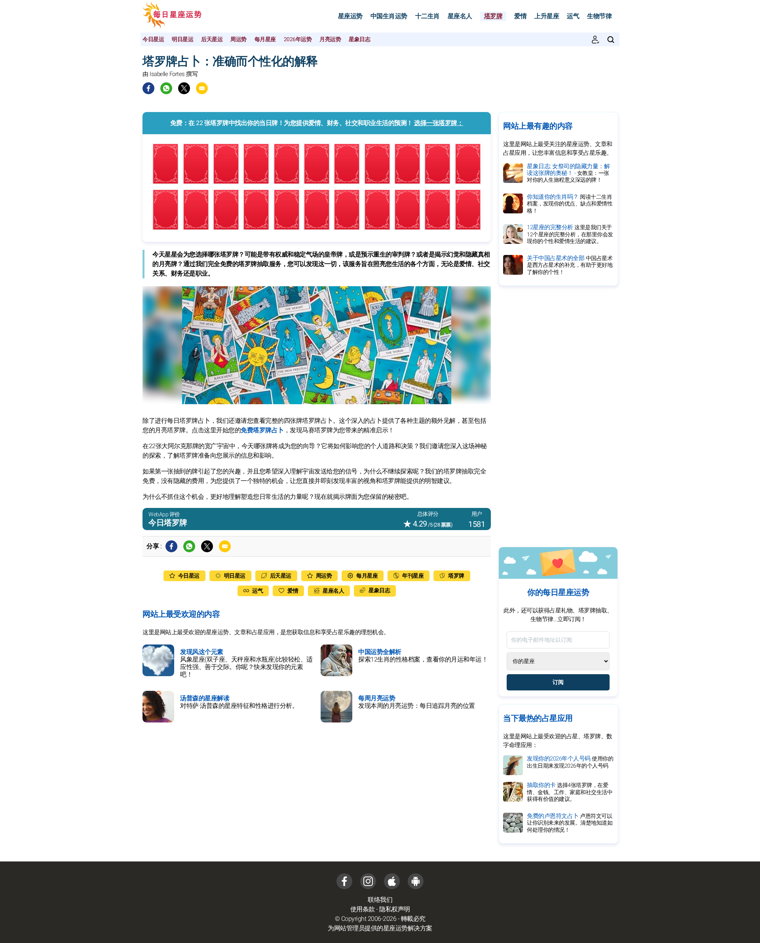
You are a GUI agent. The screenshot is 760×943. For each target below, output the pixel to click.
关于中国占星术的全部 (569, 265)
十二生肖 (427, 16)
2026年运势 (298, 39)
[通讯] (595, 39)
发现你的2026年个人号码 (570, 762)
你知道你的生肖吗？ (569, 203)
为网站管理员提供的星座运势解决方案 (380, 928)
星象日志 (359, 39)
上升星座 (546, 16)
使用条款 (362, 909)
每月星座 (265, 39)
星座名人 (460, 16)
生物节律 (599, 16)
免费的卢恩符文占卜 (569, 823)
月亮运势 (330, 39)
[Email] (202, 88)
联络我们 (380, 900)
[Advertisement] (558, 416)
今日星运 (153, 39)
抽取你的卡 (569, 792)
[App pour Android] (415, 881)
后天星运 (211, 39)
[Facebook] (148, 88)
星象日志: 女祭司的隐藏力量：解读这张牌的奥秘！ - (568, 173)
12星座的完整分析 (570, 234)
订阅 (558, 682)
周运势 (238, 39)
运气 (573, 16)
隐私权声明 (394, 909)
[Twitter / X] (184, 88)
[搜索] (611, 39)
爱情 (520, 16)
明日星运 (182, 39)
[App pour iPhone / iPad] (392, 881)
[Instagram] (368, 881)
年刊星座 (413, 576)
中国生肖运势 (388, 16)
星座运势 (350, 16)
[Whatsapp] (166, 88)
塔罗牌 (493, 16)
